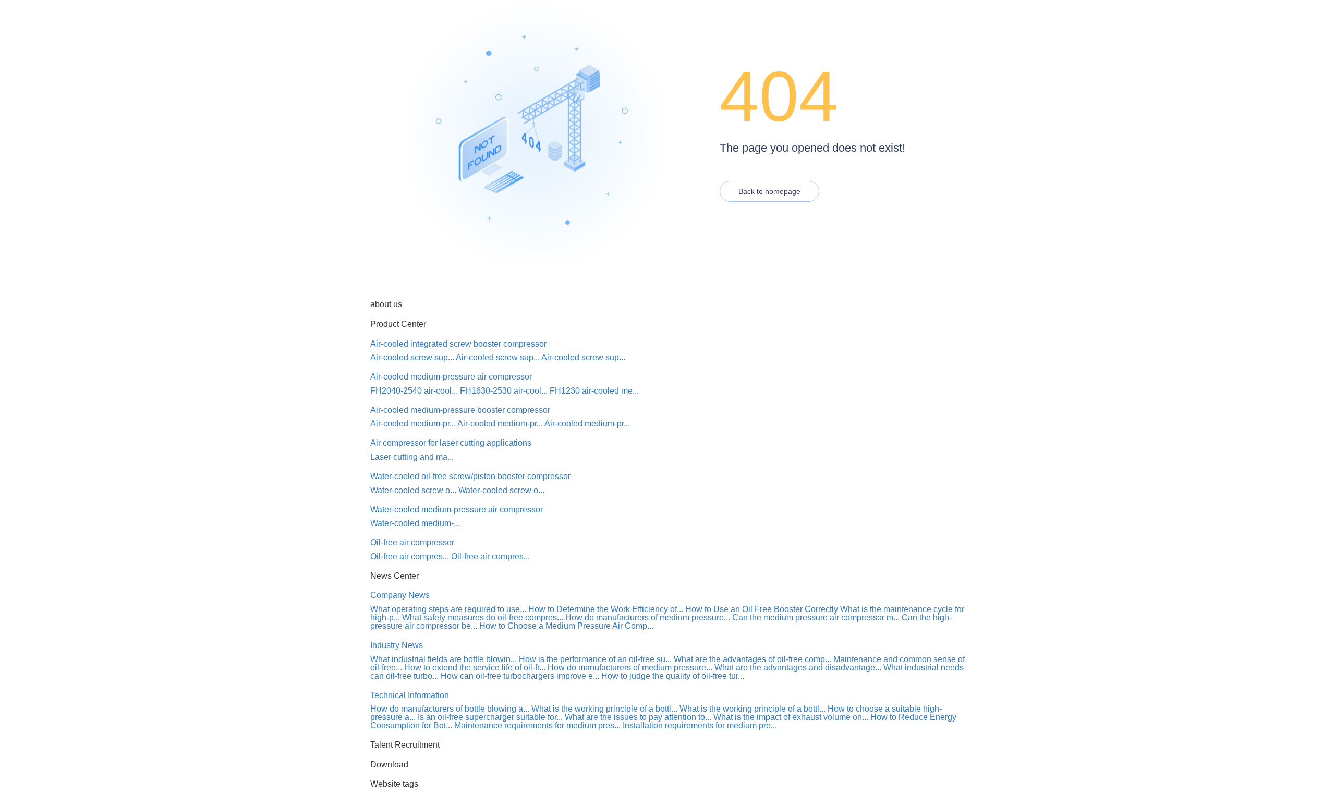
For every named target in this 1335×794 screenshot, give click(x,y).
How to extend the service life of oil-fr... (474, 667)
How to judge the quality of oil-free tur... (672, 675)
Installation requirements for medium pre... (700, 725)
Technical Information (409, 695)
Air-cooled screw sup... (412, 357)
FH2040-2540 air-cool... (414, 390)
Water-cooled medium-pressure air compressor (456, 509)
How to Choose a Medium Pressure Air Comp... (566, 625)
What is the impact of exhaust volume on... (790, 717)
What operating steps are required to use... (448, 609)
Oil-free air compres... (409, 556)
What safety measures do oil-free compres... (482, 617)
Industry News (396, 645)
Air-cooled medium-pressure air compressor (451, 376)
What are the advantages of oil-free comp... (752, 659)
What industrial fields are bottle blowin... (443, 659)
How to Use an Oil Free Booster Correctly (761, 609)
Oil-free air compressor (412, 542)
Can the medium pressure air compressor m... (816, 617)
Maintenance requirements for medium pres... (537, 725)
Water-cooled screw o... (413, 490)
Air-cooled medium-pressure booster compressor (460, 410)
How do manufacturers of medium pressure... (647, 617)
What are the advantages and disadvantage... (797, 667)
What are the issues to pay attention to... (638, 717)
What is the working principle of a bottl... (604, 708)
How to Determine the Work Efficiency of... (605, 609)
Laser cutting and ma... (412, 457)
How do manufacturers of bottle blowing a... (449, 708)
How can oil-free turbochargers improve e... (520, 675)
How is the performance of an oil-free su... (595, 659)
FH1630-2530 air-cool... (504, 390)
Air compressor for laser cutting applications (450, 442)
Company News (400, 595)
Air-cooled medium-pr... (413, 423)
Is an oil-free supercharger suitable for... (490, 717)
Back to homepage (769, 191)
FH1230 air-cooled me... (594, 390)
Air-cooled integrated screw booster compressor (458, 343)
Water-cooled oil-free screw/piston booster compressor (470, 476)
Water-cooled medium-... (415, 523)
